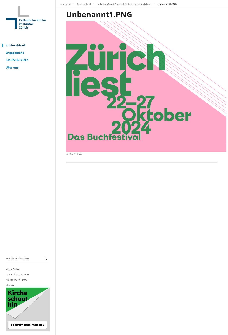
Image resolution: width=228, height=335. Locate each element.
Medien (10, 285)
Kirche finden (13, 269)
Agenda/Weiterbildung (18, 274)
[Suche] (46, 258)
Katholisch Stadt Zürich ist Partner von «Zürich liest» (124, 4)
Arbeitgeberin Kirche (16, 279)
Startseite (65, 4)
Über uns (12, 67)
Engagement (15, 53)
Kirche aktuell (16, 45)
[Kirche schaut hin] (28, 309)
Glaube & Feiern (17, 60)
